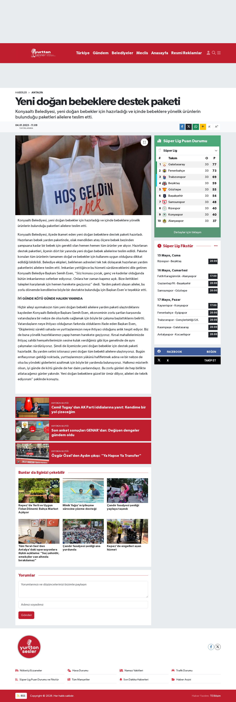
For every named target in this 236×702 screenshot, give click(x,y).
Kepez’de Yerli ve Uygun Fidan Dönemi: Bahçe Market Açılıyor (38, 509)
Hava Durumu (80, 670)
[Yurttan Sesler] (43, 53)
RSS (22, 695)
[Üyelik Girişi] (208, 53)
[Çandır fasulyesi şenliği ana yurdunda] (83, 531)
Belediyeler (122, 53)
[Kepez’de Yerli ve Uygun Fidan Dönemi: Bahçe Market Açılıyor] (39, 490)
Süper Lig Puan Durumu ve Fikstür (39, 679)
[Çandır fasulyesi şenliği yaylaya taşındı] (127, 490)
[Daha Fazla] (203, 127)
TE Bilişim (215, 695)
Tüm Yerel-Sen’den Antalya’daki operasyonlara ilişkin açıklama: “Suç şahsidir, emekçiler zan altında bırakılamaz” (38, 553)
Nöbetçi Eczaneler (31, 670)
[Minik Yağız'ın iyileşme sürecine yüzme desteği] (83, 490)
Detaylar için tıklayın (187, 232)
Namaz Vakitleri (134, 670)
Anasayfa (159, 53)
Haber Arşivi (183, 679)
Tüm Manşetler (81, 679)
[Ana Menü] (219, 53)
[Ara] (214, 53)
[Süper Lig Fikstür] (216, 246)
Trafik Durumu (184, 670)
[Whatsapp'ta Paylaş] (195, 127)
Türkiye (83, 53)
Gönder (26, 615)
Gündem (101, 53)
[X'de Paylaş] (188, 127)
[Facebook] (211, 647)
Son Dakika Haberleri (136, 679)
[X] (218, 647)
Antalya (37, 92)
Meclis (142, 53)
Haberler (21, 92)
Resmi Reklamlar (186, 53)
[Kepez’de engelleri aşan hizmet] (127, 531)
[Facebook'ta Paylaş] (182, 127)
